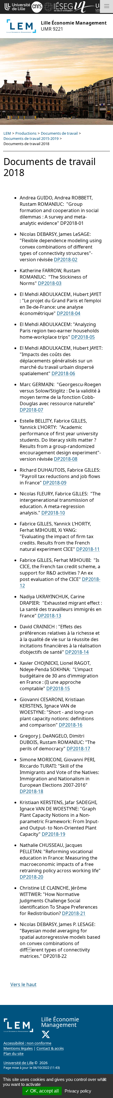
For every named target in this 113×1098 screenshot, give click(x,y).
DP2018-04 (68, 313)
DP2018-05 (83, 337)
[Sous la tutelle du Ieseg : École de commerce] (58, 6)
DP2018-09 (54, 482)
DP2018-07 (31, 410)
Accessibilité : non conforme (27, 1043)
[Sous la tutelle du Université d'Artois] (85, 6)
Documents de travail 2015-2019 (31, 138)
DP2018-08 (65, 459)
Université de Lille (18, 1062)
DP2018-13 (49, 615)
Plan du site (13, 1053)
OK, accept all (44, 1090)
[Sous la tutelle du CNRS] (36, 6)
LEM (7, 133)
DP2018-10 (53, 513)
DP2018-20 (31, 877)
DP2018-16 (70, 725)
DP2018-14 (77, 652)
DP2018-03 (49, 283)
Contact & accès (50, 1048)
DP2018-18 (31, 791)
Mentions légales (18, 1048)
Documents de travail (59, 133)
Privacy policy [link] (78, 1090)
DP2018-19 (53, 834)
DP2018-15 (58, 688)
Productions (26, 133)
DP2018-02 (65, 259)
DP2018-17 (78, 748)
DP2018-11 (88, 549)
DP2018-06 (63, 373)
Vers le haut (23, 984)
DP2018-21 (73, 913)
